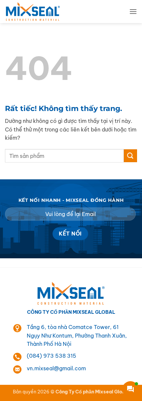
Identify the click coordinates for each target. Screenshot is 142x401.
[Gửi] (130, 155)
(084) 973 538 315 (51, 355)
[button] (133, 11)
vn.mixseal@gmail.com (56, 368)
